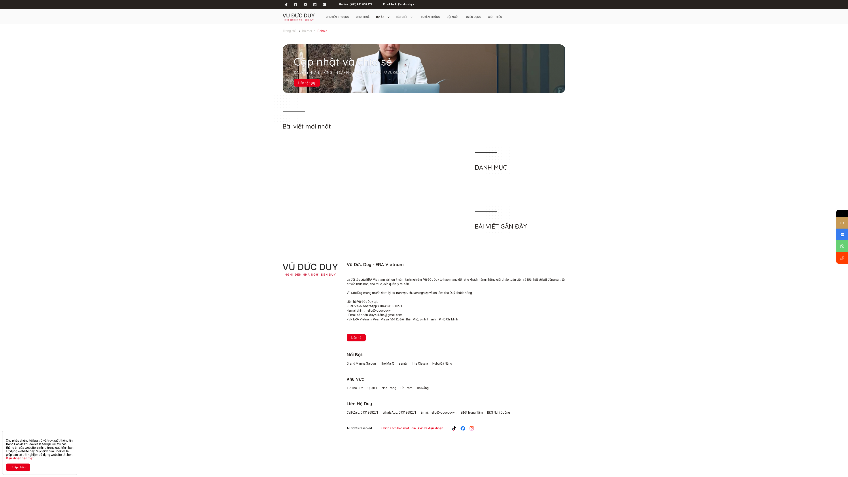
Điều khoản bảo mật (20, 458)
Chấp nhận (18, 467)
